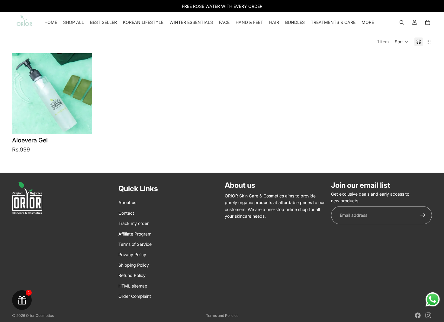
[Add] (82, 124)
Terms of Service (135, 244)
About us (127, 202)
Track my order (133, 223)
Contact (126, 213)
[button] (401, 41)
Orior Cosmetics (40, 315)
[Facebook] (417, 315)
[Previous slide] (21, 93)
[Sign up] (423, 215)
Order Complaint (134, 296)
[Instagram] (428, 315)
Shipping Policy (133, 265)
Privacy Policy (132, 254)
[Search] (401, 22)
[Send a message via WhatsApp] (432, 299)
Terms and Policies (222, 315)
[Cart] (427, 22)
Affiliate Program (134, 233)
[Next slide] (83, 93)
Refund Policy (132, 275)
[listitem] (368, 22)
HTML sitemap (132, 285)
